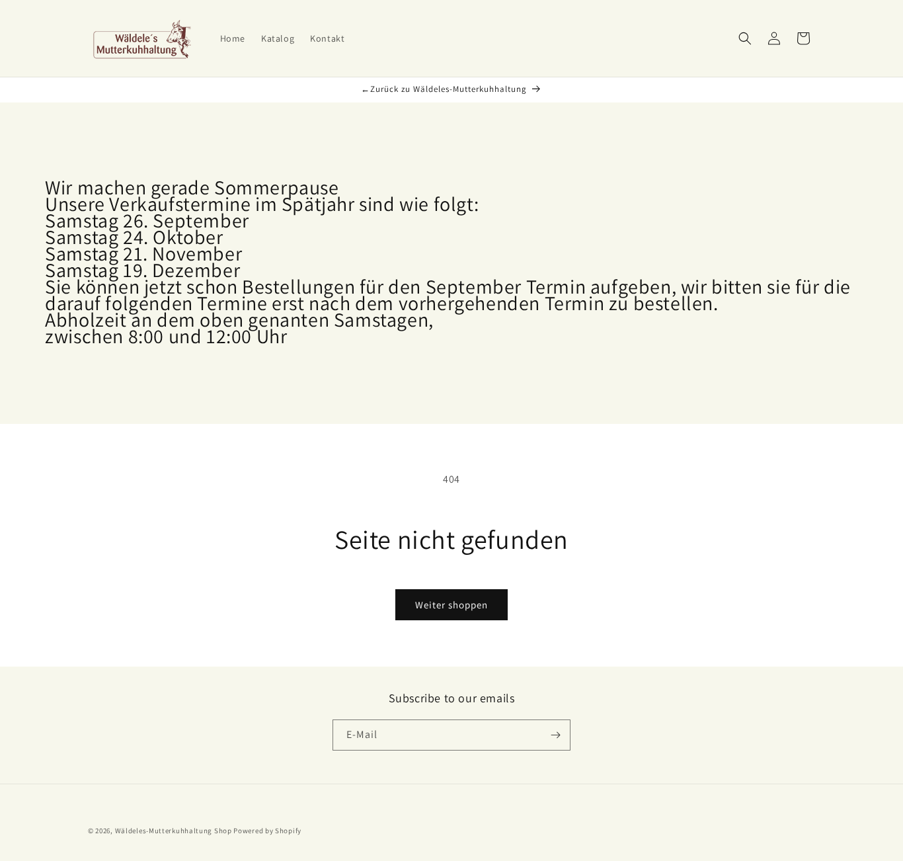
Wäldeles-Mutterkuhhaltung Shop (173, 830)
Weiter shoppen (451, 604)
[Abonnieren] (555, 735)
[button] (745, 38)
